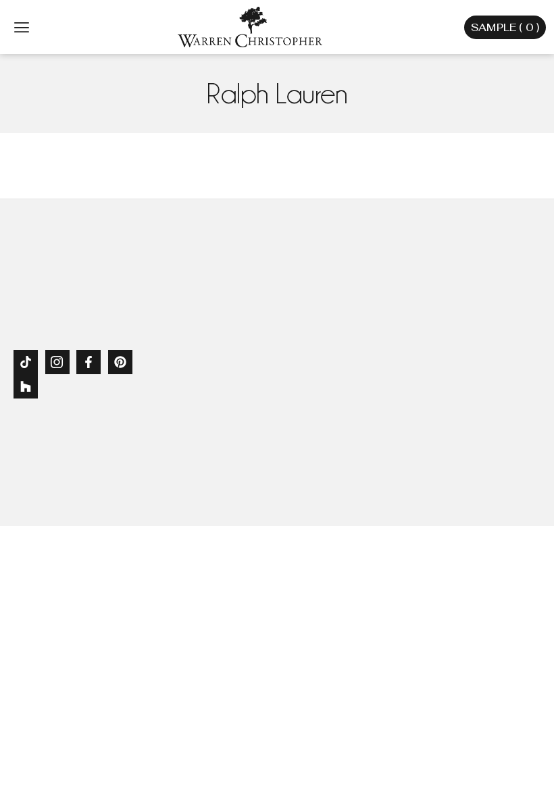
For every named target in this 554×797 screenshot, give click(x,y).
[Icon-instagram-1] (57, 362)
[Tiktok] (26, 362)
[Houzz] (26, 386)
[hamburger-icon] (22, 27)
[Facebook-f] (88, 362)
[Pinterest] (120, 362)
